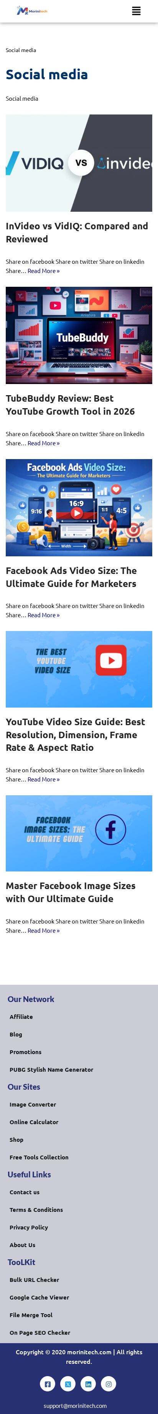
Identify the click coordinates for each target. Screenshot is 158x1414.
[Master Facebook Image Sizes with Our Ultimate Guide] (79, 833)
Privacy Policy (29, 1227)
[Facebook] (47, 1383)
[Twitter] (68, 1383)
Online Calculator (34, 1122)
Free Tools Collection (39, 1157)
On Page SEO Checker (40, 1332)
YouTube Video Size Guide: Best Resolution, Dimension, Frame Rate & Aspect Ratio (75, 734)
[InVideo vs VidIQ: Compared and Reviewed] (79, 163)
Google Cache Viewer (39, 1297)
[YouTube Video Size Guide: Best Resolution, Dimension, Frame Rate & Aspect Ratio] (79, 669)
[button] (136, 11)
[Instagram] (108, 1383)
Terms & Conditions (36, 1209)
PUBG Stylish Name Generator (51, 1069)
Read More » (43, 270)
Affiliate (21, 1016)
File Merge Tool (31, 1315)
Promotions (25, 1052)
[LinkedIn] (88, 1383)
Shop (16, 1139)
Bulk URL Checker (34, 1279)
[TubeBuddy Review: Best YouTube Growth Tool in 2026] (79, 335)
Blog (16, 1034)
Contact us (25, 1192)
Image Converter (33, 1104)
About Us (22, 1245)
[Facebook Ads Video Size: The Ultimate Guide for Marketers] (79, 508)
